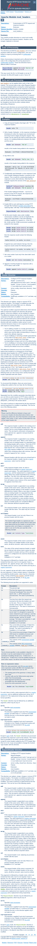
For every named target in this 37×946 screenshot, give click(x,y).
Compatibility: (5, 296)
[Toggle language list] (2, 20)
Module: (4, 294)
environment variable (28, 639)
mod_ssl (24, 645)
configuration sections (7, 62)
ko (35, 934)
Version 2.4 (28, 11)
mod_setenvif (31, 181)
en (26, 934)
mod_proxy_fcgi (20, 337)
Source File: (5, 31)
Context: (4, 288)
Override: (4, 290)
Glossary (20, 942)
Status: (3, 27)
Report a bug (32, 942)
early (8, 736)
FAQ (15, 942)
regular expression (26, 469)
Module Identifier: (7, 29)
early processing (15, 707)
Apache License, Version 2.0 (19, 938)
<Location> (25, 114)
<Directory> (15, 114)
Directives (10, 942)
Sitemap (26, 942)
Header (3, 889)
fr (29, 934)
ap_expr (27, 577)
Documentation (19, 11)
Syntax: (3, 280)
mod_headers (21, 51)
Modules (3, 13)
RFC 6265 (7, 449)
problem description (25, 206)
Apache (3, 11)
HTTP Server (10, 11)
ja (32, 934)
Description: (5, 23)
